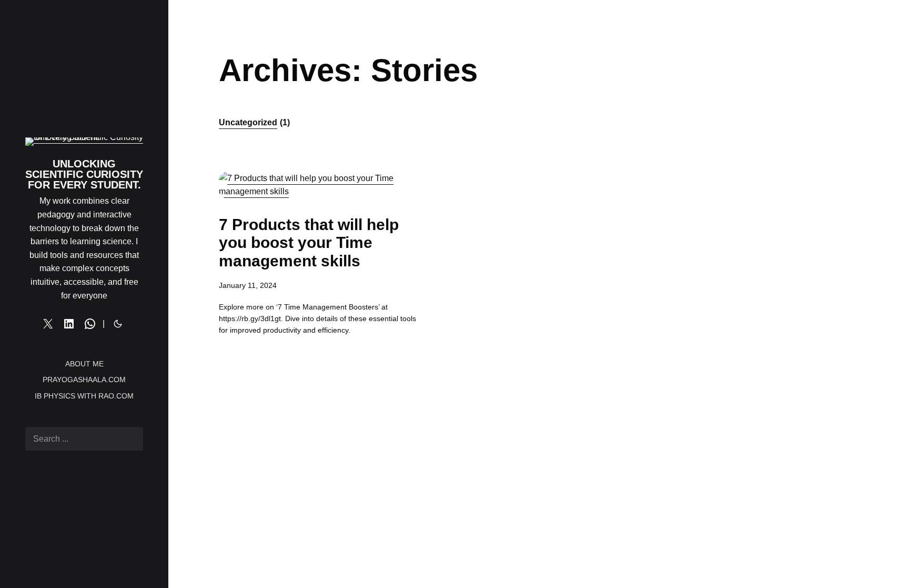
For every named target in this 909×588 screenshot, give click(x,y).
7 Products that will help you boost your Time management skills (309, 243)
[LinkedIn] (69, 323)
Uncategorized (254, 122)
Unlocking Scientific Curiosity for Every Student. (84, 174)
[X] (48, 323)
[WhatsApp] (90, 323)
